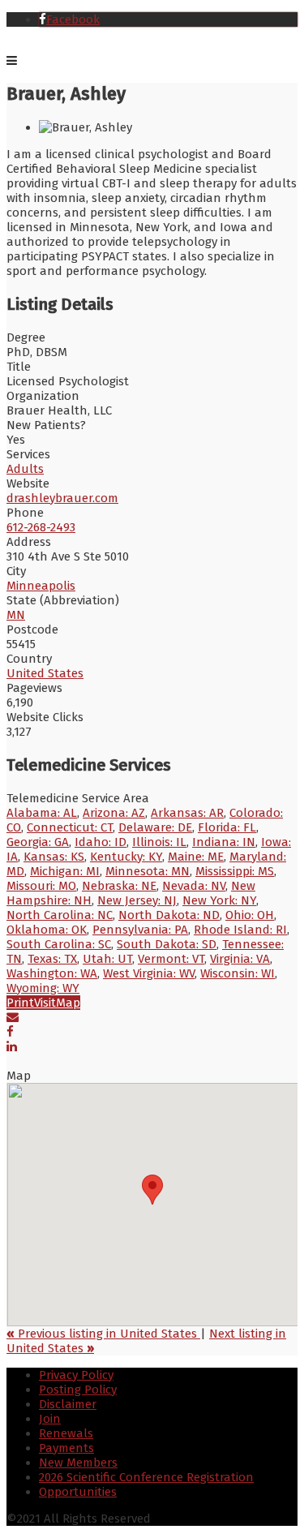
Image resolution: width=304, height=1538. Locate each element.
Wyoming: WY (42, 988)
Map (68, 1002)
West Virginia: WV (149, 973)
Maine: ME (196, 856)
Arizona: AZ (114, 813)
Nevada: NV (193, 886)
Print (20, 1002)
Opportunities (78, 1491)
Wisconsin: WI (237, 973)
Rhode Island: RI (240, 929)
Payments (66, 1448)
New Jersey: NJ (137, 900)
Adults (25, 469)
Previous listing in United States (103, 1333)
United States (44, 673)
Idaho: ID (100, 842)
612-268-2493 (40, 527)
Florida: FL (227, 827)
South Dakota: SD (166, 944)
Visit (45, 1002)
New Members (78, 1462)
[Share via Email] (12, 1017)
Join (50, 1418)
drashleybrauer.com (62, 498)
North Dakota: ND (169, 915)
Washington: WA (51, 973)
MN (15, 615)
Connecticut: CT (70, 827)
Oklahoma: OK (46, 929)
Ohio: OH (249, 915)
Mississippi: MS (234, 871)
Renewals (66, 1433)
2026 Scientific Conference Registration (146, 1477)
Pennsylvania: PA (140, 929)
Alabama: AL (41, 813)
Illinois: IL (159, 842)
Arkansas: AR (187, 813)
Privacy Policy (76, 1375)
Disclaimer (67, 1404)
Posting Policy (78, 1389)
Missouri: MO (41, 886)
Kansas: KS (54, 856)
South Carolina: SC (58, 944)
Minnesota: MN (147, 871)
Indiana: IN (223, 842)
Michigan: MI (65, 871)
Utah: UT (107, 959)
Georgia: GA (37, 842)
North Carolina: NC (59, 915)
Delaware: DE (155, 827)
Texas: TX (52, 959)
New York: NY (219, 900)
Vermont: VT (171, 959)
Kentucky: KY (126, 856)
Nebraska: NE (119, 886)
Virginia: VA (240, 959)
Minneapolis (40, 585)
